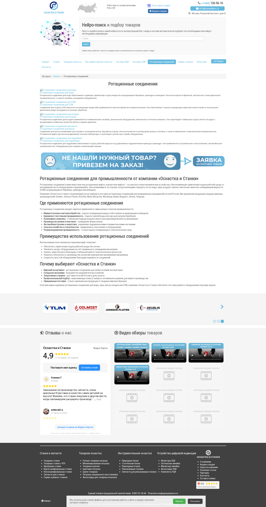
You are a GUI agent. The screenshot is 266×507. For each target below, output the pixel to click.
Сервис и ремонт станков (55, 477)
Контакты (46, 67)
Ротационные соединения (162, 61)
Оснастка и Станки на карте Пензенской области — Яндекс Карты (75, 433)
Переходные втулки (131, 466)
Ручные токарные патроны (95, 460)
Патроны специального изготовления (100, 474)
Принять (179, 501)
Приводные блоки (130, 460)
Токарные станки (52, 460)
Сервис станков (185, 61)
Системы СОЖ (139, 61)
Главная (45, 61)
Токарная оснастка (72, 61)
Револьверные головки (132, 469)
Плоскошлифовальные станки (58, 471)
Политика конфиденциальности (163, 493)
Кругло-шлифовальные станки (58, 469)
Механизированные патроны (96, 463)
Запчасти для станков (54, 474)
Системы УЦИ (122, 61)
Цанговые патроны (91, 469)
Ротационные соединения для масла (57, 128)
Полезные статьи (208, 470)
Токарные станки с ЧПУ (54, 463)
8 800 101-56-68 (139, 493)
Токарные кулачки (91, 466)
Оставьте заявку (207, 478)
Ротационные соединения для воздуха (58, 116)
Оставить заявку (162, 5)
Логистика (202, 61)
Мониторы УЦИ (168, 460)
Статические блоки (131, 463)
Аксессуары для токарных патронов (100, 477)
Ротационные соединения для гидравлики (60, 140)
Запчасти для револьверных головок (139, 471)
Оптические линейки (170, 463)
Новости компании (209, 467)
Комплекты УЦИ (168, 471)
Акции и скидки (159, 11)
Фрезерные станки (52, 466)
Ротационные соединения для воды (57, 92)
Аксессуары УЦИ (169, 469)
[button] (45, 308)
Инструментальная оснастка (98, 61)
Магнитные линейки (170, 466)
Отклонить (195, 501)
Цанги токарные (90, 471)
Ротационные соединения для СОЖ (56, 104)
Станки (56, 61)
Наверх (46, 500)
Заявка (219, 61)
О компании (205, 461)
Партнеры (204, 472)
